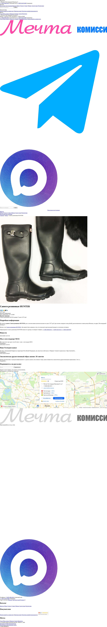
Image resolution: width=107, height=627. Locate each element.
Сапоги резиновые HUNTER (13, 327)
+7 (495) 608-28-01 (4, 3)
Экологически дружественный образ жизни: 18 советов (22, 356)
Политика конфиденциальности (30, 11)
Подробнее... (3, 343)
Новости (12, 13)
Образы (29, 5)
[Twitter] (2, 310)
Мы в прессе (6, 13)
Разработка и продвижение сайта (8, 625)
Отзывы (16, 13)
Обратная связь (17, 11)
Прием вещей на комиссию (7, 11)
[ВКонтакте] (1, 310)
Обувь (18, 5)
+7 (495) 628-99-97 (66, 329)
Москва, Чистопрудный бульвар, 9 (16, 600)
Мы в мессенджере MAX (10, 339)
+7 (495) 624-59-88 (21, 3)
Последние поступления (6, 5)
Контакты (24, 13)
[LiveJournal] (7, 310)
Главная (2, 215)
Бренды (14, 5)
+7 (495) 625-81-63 (57, 329)
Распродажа (41, 5)
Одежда (22, 5)
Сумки (25, 5)
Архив (20, 13)
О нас (1, 13)
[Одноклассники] (4, 310)
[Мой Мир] (5, 310)
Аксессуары (35, 5)
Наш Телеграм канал (8, 348)
